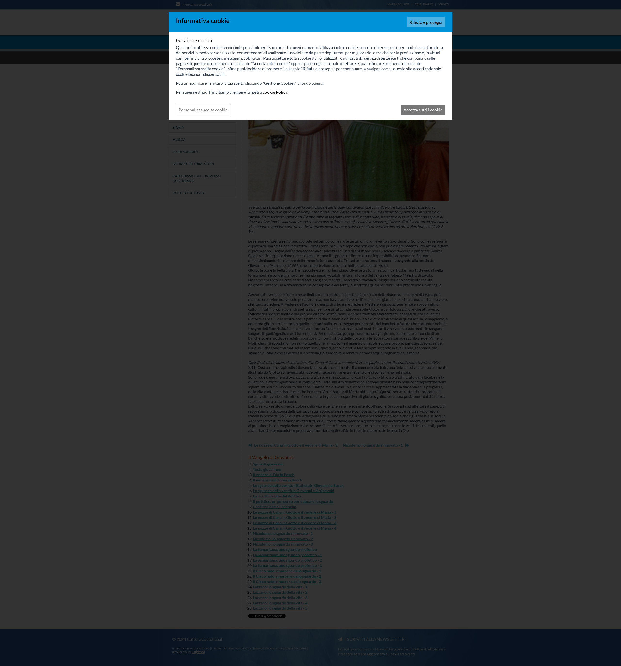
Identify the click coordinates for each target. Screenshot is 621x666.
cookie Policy (275, 92)
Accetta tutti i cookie (422, 109)
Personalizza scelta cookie (203, 109)
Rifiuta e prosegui (425, 22)
